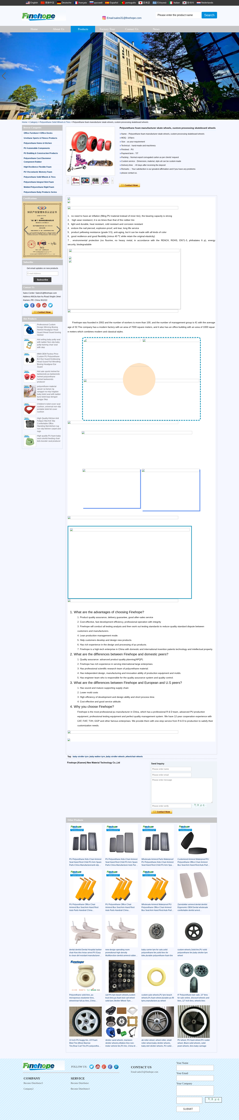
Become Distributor (80, 1083)
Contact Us (131, 29)
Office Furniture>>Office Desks (38, 133)
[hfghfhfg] (44, 305)
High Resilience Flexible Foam (38, 167)
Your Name (182, 1063)
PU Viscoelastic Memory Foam (38, 172)
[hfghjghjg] (50, 305)
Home (34, 29)
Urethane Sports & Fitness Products (40, 138)
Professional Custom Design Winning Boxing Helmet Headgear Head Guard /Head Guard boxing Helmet (49, 329)
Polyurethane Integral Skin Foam (39, 182)
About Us (58, 29)
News (156, 29)
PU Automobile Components (37, 148)
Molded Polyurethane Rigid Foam (39, 187)
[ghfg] (38, 305)
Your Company (184, 1083)
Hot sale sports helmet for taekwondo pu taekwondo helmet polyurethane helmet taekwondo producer (48, 376)
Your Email (182, 1073)
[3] (119, 76)
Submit (188, 1109)
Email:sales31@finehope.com (124, 18)
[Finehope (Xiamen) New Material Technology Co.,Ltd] (44, 15)
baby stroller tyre (81, 756)
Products (83, 29)
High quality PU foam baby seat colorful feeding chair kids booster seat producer (49, 438)
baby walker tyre (97, 756)
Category (33, 122)
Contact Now (42, 312)
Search (209, 15)
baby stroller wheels (115, 756)
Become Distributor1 (80, 1089)
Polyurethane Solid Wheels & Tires (55, 122)
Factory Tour (107, 29)
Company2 (28, 1089)
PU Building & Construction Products (41, 153)
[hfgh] (32, 305)
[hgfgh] (26, 305)
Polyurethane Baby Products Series (40, 192)
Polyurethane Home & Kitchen (38, 143)
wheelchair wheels (134, 756)
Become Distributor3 (33, 1083)
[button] (235, 76)
